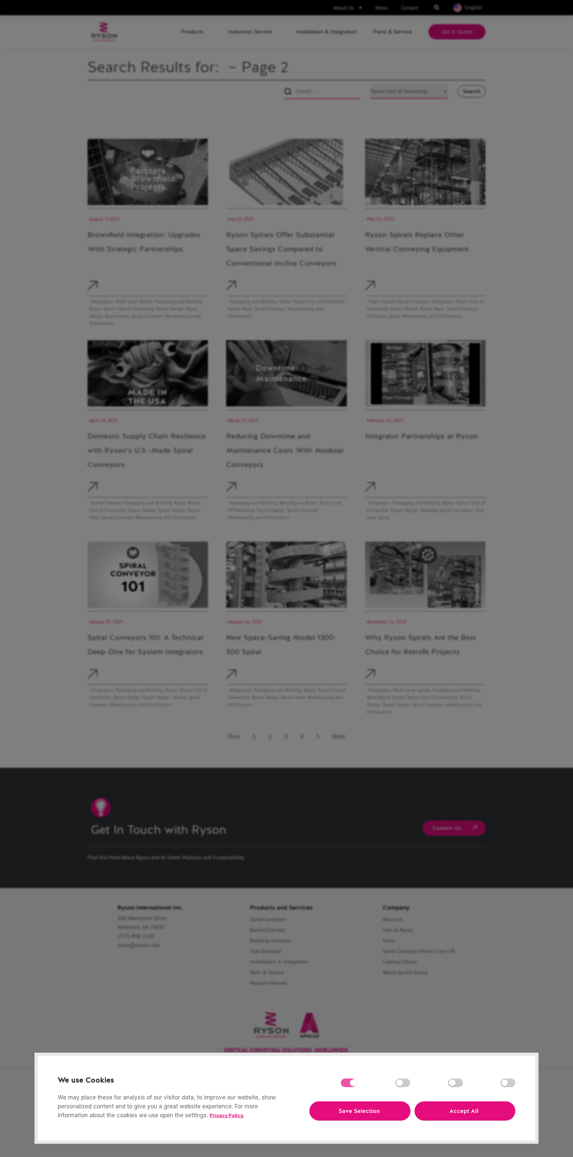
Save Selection (359, 1111)
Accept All (463, 1111)
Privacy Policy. (227, 1115)
